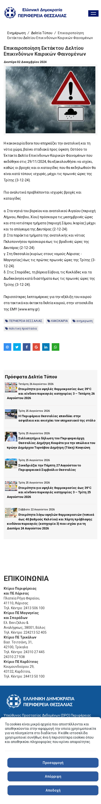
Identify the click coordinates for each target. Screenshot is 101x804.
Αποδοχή (53, 790)
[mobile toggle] (93, 13)
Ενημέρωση (16, 33)
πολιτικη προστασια (22, 328)
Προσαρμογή (53, 763)
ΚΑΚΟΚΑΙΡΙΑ (59, 321)
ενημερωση (84, 321)
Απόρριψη (53, 776)
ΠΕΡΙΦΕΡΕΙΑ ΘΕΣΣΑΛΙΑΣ (25, 321)
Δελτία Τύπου (41, 33)
